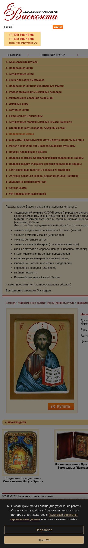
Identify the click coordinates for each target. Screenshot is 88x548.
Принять (44, 540)
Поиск (8, 26)
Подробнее (44, 530)
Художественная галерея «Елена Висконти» (31, 12)
